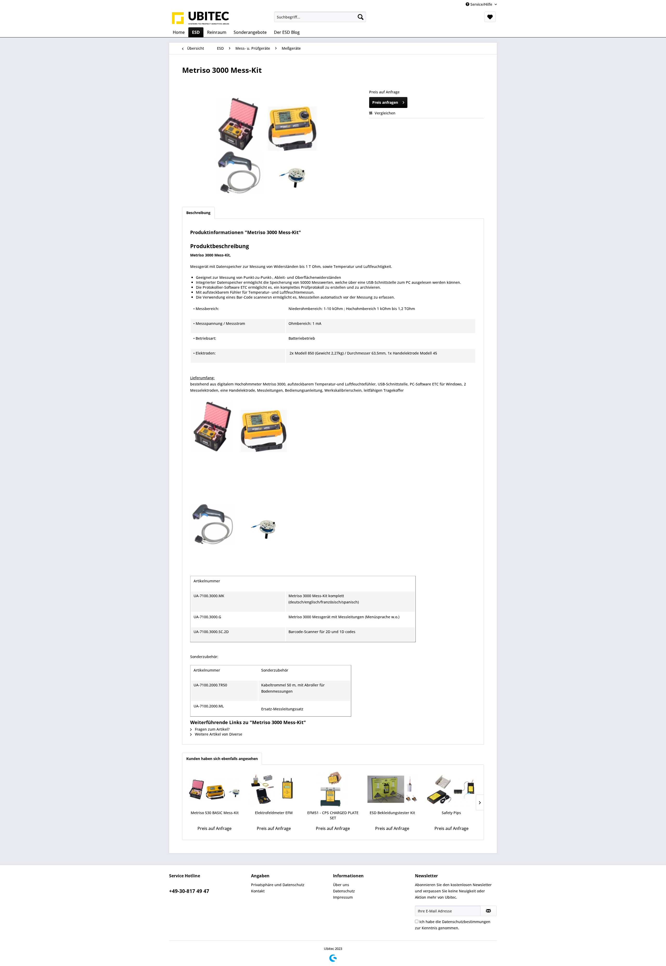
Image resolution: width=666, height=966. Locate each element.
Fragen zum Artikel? (211, 729)
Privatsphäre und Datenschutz (277, 884)
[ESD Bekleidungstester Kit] (392, 789)
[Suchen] (360, 17)
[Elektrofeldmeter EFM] (274, 789)
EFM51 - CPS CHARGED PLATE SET (332, 815)
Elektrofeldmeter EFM (274, 812)
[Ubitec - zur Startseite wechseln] (200, 18)
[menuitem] (320, 17)
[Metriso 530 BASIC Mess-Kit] (214, 789)
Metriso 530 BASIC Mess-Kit (215, 812)
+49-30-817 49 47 (189, 891)
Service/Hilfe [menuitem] (481, 4)
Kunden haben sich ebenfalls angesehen (222, 758)
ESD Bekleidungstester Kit (392, 812)
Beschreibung (198, 212)
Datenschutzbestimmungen (466, 921)
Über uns (341, 884)
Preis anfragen (385, 102)
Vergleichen (384, 113)
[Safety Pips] (451, 789)
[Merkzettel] (490, 17)
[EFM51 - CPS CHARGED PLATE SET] (333, 789)
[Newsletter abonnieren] (488, 911)
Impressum (343, 897)
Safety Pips (451, 812)
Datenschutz (344, 890)
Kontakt (258, 890)
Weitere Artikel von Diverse (218, 734)
